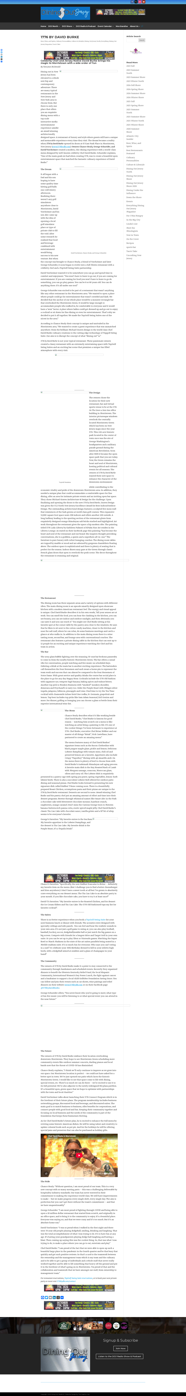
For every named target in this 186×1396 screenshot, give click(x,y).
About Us (134, 26)
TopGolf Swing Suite (95, 920)
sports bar (131, 247)
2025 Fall (130, 101)
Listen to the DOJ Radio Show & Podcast (119, 1356)
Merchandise (122, 26)
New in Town (132, 235)
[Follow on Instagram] (139, 1)
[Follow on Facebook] (132, 1)
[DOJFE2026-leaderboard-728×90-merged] (120, 14)
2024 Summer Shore (135, 93)
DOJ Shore (67, 26)
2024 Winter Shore (135, 97)
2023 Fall (130, 66)
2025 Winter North (135, 121)
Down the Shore (134, 197)
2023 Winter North (135, 81)
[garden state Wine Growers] (135, 57)
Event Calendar (105, 26)
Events (129, 201)
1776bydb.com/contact (66, 1281)
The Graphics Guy (84, 1394)
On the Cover (132, 239)
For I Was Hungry (134, 216)
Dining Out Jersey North (92, 41)
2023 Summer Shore (135, 77)
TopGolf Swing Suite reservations (78, 1278)
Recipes (130, 243)
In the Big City (133, 220)
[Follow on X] (136, 1)
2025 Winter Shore (135, 125)
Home (43, 26)
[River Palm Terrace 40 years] (93, 1329)
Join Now (121, 1348)
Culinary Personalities (63, 41)
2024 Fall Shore (133, 85)
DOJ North (53, 26)
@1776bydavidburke (50, 988)
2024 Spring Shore (135, 89)
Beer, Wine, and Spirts (48, 41)
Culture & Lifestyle (77, 41)
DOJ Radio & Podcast (86, 26)
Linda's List (131, 224)
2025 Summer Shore (135, 117)
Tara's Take (56, 44)
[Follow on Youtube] (143, 1)
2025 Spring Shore (135, 105)
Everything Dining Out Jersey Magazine (135, 208)
